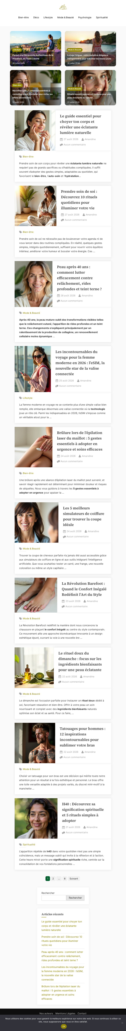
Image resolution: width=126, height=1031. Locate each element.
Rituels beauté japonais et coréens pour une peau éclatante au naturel (89, 96)
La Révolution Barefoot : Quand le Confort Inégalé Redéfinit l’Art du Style (84, 589)
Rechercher (48, 892)
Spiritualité (102, 17)
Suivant (74, 878)
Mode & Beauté (65, 17)
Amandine (90, 139)
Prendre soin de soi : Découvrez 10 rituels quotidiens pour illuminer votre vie (61, 941)
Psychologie (84, 17)
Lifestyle (48, 17)
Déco (36, 17)
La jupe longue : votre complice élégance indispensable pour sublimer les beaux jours (89, 57)
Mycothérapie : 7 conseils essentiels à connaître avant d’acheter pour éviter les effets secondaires (32, 94)
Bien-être (23, 17)
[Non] (122, 1022)
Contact (82, 1013)
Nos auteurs (46, 1013)
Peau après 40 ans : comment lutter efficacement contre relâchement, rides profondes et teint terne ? (79, 277)
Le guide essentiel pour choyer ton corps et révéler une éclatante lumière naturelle (61, 925)
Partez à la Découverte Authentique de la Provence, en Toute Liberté (32, 57)
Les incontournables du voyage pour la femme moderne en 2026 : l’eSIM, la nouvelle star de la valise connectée (80, 362)
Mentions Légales (65, 1013)
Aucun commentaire (75, 145)
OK (63, 1026)
